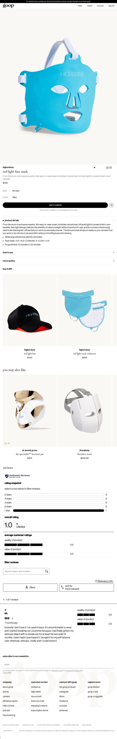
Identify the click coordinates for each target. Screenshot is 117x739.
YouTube (63, 705)
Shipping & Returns (39, 705)
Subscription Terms (39, 710)
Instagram (64, 691)
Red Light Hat (30, 354)
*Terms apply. (7, 672)
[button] (58, 86)
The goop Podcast (67, 687)
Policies (6, 710)
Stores (6, 691)
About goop (8, 687)
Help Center (36, 691)
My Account (36, 696)
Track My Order (37, 701)
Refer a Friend (8, 705)
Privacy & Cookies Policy (11, 725)
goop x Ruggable (95, 696)
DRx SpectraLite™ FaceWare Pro (30, 454)
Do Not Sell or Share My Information (48, 725)
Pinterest (63, 710)
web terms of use (57, 670)
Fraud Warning (9, 715)
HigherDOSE (8, 167)
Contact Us (35, 687)
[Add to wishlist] (111, 205)
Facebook (63, 701)
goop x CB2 (93, 691)
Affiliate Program (10, 701)
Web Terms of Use (28, 725)
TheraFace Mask (84, 454)
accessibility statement (71, 725)
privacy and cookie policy (74, 670)
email (6, 662)
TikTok (62, 696)
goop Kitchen (94, 687)
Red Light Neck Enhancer (84, 354)
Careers (6, 696)
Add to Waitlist (55, 205)
